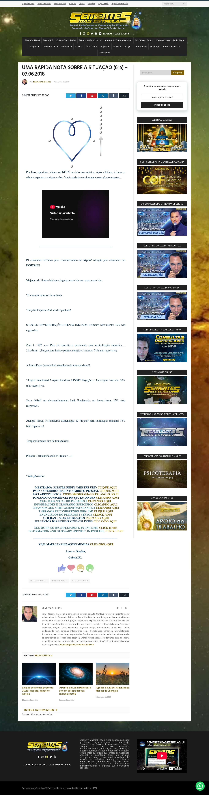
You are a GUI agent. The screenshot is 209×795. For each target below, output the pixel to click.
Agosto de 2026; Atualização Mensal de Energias (112, 689)
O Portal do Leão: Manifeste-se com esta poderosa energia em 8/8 (75, 690)
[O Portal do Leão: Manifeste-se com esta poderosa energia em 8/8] (76, 674)
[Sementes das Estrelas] (104, 20)
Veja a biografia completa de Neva (77, 644)
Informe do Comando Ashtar (118, 40)
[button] (200, 786)
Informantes (141, 46)
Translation (104, 52)
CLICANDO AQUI (107, 497)
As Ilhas (79, 46)
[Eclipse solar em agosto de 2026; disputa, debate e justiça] (39, 674)
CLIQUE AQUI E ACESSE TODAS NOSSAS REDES (47, 764)
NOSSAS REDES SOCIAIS (116, 33)
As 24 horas (91, 46)
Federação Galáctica (88, 40)
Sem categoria (80, 581)
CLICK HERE (108, 528)
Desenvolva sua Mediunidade (170, 40)
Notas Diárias (59, 581)
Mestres (117, 46)
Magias (33, 46)
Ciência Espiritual (171, 46)
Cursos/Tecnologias (66, 40)
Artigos (128, 46)
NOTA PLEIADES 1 (38, 581)
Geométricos (49, 46)
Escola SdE (48, 40)
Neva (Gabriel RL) (42, 82)
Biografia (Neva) (32, 40)
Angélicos (105, 46)
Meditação (155, 46)
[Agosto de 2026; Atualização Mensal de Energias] (112, 674)
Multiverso (67, 46)
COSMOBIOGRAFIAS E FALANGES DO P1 (91, 494)
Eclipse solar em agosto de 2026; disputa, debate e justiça (37, 690)
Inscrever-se (162, 104)
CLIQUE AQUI (107, 487)
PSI (95, 788)
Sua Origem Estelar (144, 40)
